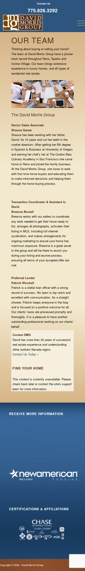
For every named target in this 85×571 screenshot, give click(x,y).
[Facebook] (81, 564)
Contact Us (43, 3)
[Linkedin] (74, 564)
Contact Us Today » (25, 354)
